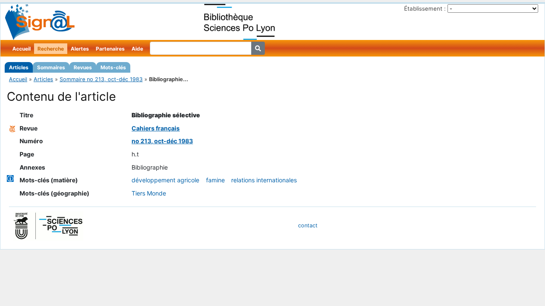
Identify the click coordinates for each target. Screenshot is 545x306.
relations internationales (264, 180)
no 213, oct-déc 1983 (162, 140)
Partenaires (110, 48)
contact (308, 225)
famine (215, 180)
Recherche (50, 48)
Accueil (21, 48)
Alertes (80, 48)
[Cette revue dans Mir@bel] (12, 128)
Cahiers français (156, 128)
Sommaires (51, 67)
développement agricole (165, 180)
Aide (137, 48)
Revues (83, 67)
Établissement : (425, 8)
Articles (19, 67)
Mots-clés (113, 67)
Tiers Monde (149, 193)
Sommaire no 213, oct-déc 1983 (101, 79)
